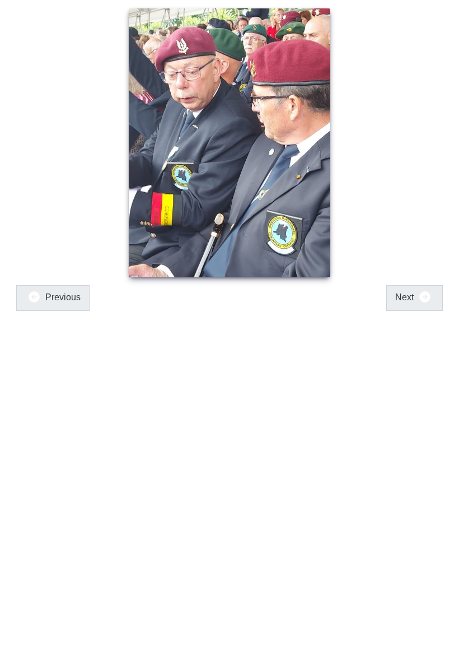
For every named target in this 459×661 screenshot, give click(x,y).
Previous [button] (62, 297)
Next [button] (405, 297)
